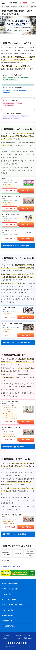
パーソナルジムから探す (11, 583)
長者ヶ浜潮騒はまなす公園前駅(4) (30, 553)
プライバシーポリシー (16, 638)
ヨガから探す (8, 594)
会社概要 (6, 635)
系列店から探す (8, 615)
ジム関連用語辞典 (9, 626)
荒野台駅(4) (18, 553)
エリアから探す (8, 610)
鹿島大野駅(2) (6, 560)
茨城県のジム (14, 7)
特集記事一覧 (8, 621)
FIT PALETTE (5, 7)
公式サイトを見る (10, 190)
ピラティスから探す (10, 599)
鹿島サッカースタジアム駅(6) (6, 553)
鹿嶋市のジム (24, 7)
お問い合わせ (28, 635)
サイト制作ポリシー (16, 635)
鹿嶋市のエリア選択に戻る (11, 566)
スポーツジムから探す (11, 589)
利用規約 (5, 638)
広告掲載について (28, 638)
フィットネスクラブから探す (13, 605)
